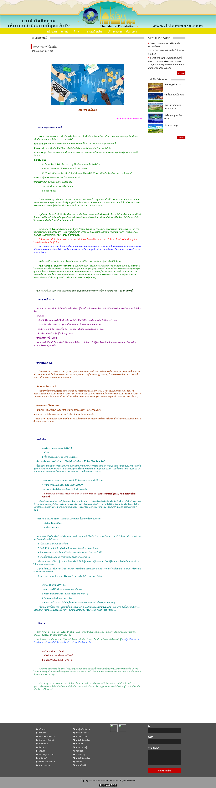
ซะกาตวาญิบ (81, 736)
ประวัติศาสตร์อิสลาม (46, 761)
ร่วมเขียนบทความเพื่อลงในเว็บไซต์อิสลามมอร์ (166, 52)
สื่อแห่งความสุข (171, 125)
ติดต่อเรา (131, 31)
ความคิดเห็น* (153, 748)
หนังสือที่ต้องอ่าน (158, 79)
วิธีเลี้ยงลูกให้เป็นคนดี (174, 94)
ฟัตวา (77, 31)
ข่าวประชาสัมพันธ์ (46, 740)
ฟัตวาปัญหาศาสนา (46, 754)
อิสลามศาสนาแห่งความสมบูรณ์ (172, 106)
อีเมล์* (150, 737)
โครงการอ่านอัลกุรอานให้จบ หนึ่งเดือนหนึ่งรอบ (164, 44)
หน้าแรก (52, 31)
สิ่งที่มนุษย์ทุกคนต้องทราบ (173, 117)
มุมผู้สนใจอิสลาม (83, 729)
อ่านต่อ (181, 73)
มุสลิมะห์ (79, 743)
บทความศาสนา (44, 765)
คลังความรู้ (80, 754)
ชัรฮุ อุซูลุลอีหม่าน (172, 84)
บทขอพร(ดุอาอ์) (82, 732)
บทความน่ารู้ (81, 747)
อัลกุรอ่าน (42, 747)
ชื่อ (149, 726)
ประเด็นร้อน (43, 743)
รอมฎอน (79, 750)
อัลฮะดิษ (42, 750)
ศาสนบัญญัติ (81, 765)
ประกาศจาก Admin (159, 37)
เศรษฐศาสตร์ (39, 37)
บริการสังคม (115, 31)
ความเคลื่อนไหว (94, 31)
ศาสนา (65, 31)
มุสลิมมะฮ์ (42, 758)
